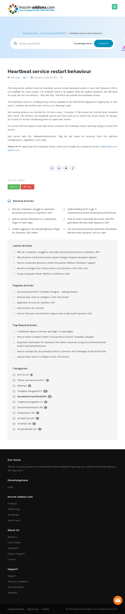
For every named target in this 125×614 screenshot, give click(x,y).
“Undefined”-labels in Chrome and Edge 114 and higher (45, 331)
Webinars (22, 385)
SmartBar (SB (24, 423)
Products (12, 503)
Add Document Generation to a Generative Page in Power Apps (34, 221)
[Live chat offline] (117, 600)
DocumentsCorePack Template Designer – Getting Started (47, 291)
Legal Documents (16, 609)
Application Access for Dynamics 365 (36, 302)
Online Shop (14, 509)
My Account (14, 520)
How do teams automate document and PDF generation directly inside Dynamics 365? (91, 221)
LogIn (11, 487)
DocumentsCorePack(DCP (31, 396)
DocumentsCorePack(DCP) (54, 33)
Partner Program (16, 553)
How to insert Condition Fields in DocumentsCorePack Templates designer (55, 336)
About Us (12, 536)
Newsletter (13, 548)
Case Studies (14, 542)
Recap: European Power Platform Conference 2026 (43, 273)
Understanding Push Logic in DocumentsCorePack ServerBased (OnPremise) (92, 211)
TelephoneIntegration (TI (30, 401)
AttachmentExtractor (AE (30, 407)
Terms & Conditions (18, 581)
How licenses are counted (30, 308)
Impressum (32, 609)
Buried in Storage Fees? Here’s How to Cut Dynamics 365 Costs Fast (52, 268)
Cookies (45, 609)
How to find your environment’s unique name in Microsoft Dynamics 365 (54, 313)
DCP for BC (23, 374)
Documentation (16, 587)
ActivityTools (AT (26, 418)
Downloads (13, 514)
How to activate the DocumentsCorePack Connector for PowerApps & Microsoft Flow (61, 351)
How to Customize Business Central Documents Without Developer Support (56, 262)
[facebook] (72, 168)
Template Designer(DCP (29, 391)
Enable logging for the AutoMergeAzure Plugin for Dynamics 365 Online (36, 231)
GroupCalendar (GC (27, 429)
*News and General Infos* (31, 380)
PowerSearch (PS (26, 412)
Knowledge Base (30, 33)
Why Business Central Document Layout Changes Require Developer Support (57, 257)
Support (12, 575)
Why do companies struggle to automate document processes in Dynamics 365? (33, 211)
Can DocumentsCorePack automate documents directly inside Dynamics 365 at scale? (92, 231)
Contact (12, 559)
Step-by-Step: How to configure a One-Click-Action (43, 297)
